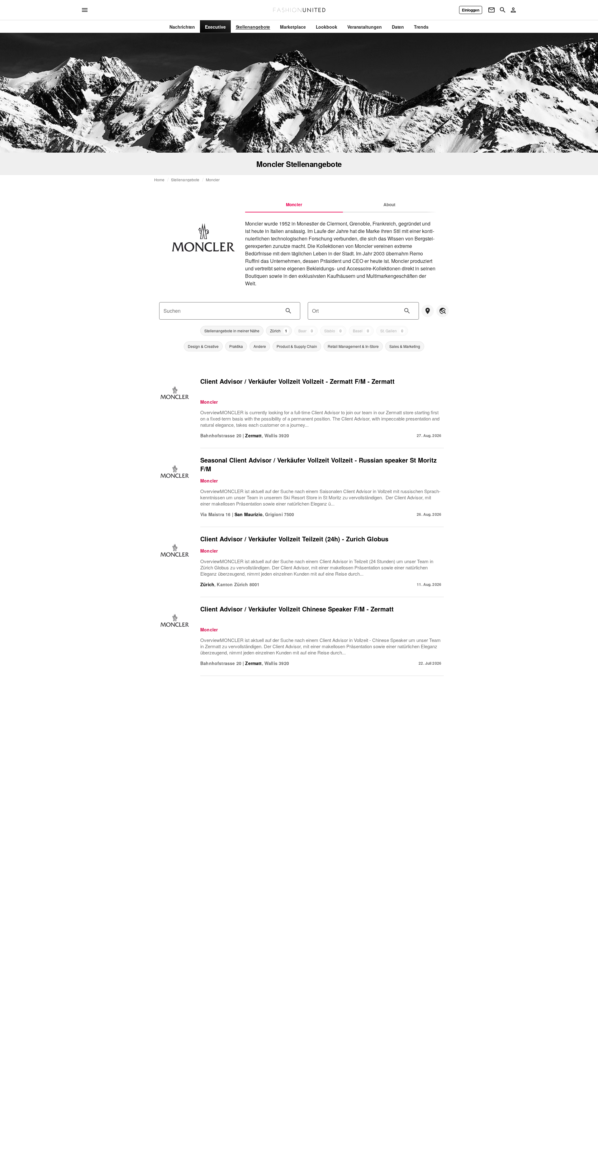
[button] (231, 331)
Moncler (213, 180)
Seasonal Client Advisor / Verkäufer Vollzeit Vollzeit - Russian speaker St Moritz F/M (318, 464)
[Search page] (502, 10)
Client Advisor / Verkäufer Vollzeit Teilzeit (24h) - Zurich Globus (294, 538)
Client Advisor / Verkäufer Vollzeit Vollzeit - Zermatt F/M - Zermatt (297, 381)
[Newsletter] (491, 10)
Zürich (207, 584)
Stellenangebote (185, 180)
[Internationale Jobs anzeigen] (442, 311)
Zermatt (253, 435)
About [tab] (389, 204)
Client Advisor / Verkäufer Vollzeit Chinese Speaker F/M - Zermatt (297, 608)
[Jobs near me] (427, 311)
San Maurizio (249, 514)
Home (159, 180)
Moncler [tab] (294, 204)
